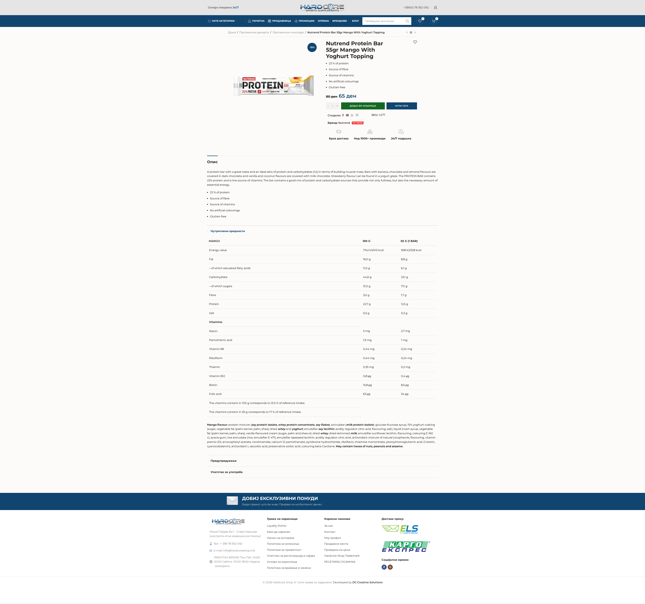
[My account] (435, 7)
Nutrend (344, 122)
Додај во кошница (363, 105)
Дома (232, 32)
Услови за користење (282, 561)
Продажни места (336, 543)
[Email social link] (347, 115)
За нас (328, 525)
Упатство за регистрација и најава (291, 555)
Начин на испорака (280, 538)
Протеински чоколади (288, 32)
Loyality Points (276, 525)
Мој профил (332, 538)
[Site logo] (322, 7)
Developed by (357, 582)
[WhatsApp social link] (352, 115)
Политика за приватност (284, 549)
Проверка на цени (337, 549)
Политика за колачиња (283, 543)
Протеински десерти (254, 32)
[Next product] (415, 33)
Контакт (329, 531)
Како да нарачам (278, 531)
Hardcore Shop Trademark (342, 555)
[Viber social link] (356, 115)
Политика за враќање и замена (289, 567)
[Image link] (229, 521)
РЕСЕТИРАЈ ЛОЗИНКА (339, 561)
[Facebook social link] (343, 115)
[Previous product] (407, 33)
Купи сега (401, 105)
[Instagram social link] (390, 567)
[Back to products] (411, 33)
